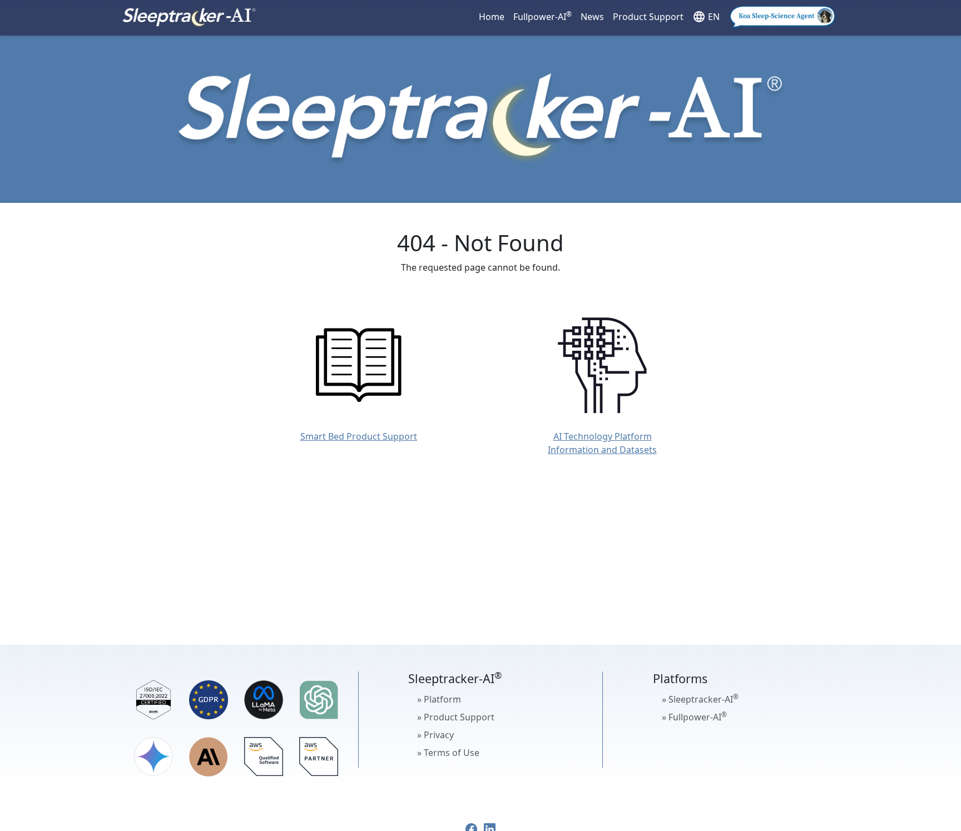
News (592, 17)
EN (706, 16)
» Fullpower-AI (694, 716)
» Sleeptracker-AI (700, 698)
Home (491, 17)
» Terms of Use (448, 753)
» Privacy (435, 735)
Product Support (648, 17)
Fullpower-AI (542, 16)
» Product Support (455, 717)
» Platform (439, 699)
